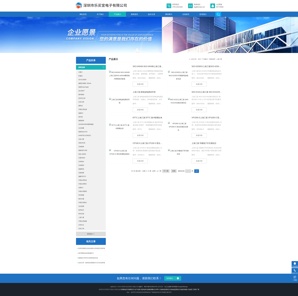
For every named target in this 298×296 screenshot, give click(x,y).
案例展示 (168, 14)
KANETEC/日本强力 (84, 135)
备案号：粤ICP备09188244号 (148, 287)
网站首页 (83, 14)
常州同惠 (81, 195)
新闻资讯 (134, 14)
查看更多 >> (91, 234)
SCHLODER (82, 79)
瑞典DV (80, 113)
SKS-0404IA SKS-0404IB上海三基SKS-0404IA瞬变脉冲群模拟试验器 (148, 66)
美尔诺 (80, 117)
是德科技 (81, 169)
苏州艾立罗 (81, 98)
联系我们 (203, 14)
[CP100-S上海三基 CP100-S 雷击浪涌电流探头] (120, 152)
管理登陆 (174, 287)
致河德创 (81, 94)
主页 (199, 59)
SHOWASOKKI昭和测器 (85, 124)
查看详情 (140, 84)
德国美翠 (81, 120)
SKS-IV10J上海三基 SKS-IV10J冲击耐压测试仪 (207, 92)
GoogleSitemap (183, 287)
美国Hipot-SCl (82, 132)
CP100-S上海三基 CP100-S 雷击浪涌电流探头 (148, 143)
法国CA (80, 187)
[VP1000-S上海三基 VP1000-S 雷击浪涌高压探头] (179, 127)
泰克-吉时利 (82, 154)
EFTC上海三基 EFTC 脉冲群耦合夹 (147, 118)
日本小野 (81, 139)
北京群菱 (81, 128)
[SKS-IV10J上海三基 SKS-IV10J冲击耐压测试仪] (179, 101)
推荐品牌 (81, 67)
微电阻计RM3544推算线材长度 (88, 258)
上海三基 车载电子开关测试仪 (204, 143)
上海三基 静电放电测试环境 (144, 92)
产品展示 (117, 14)
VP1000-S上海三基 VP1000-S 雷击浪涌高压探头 (207, 118)
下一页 (165, 171)
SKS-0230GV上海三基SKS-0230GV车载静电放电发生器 (207, 66)
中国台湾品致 (82, 221)
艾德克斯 (81, 173)
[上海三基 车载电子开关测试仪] (179, 152)
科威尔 (80, 76)
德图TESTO (82, 176)
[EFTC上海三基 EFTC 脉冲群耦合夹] (120, 127)
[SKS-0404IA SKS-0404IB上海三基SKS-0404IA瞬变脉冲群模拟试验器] (120, 75)
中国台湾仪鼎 (82, 109)
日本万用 (81, 102)
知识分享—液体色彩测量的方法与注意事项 (91, 263)
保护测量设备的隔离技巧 (86, 253)
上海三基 (81, 217)
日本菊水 (81, 161)
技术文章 (151, 14)
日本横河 (81, 165)
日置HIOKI (81, 158)
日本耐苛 (81, 146)
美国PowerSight (83, 87)
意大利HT (81, 91)
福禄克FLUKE (82, 150)
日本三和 (81, 228)
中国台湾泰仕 (82, 202)
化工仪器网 (167, 287)
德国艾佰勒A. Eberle (84, 83)
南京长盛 (81, 199)
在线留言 (185, 14)
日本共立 (81, 225)
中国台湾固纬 (82, 191)
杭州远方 (81, 210)
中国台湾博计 (82, 184)
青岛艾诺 (81, 214)
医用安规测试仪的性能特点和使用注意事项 (91, 248)
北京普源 (81, 206)
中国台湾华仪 (82, 180)
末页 (173, 171)
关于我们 (100, 14)
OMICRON (81, 143)
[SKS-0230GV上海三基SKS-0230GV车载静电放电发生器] (179, 75)
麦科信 (80, 106)
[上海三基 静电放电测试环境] (120, 101)
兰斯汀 (80, 72)
